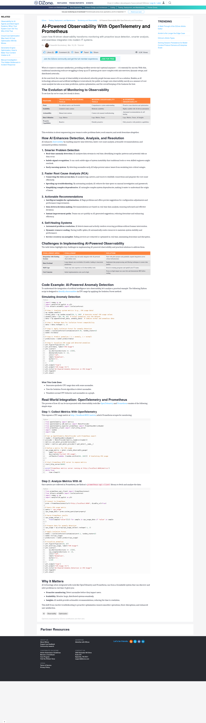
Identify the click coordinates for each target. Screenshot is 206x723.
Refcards (62, 3)
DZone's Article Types (166, 38)
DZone (44, 20)
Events (89, 3)
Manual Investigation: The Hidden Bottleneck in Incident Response (10, 62)
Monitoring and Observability (87, 20)
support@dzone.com (82, 659)
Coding (112, 7)
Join (159, 2)
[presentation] (97, 338)
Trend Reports (76, 3)
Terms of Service (45, 665)
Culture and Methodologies (58, 7)
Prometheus (122, 403)
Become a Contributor (47, 655)
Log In (153, 2)
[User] (163, 3)
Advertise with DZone (82, 642)
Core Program (45, 657)
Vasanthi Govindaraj (58, 45)
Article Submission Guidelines (50, 653)
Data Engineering (76, 7)
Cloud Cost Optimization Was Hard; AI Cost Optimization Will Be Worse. (10, 39)
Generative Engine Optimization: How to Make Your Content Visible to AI (9, 51)
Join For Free (107, 59)
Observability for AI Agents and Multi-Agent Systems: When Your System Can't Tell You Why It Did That (10, 26)
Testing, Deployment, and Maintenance (131, 7)
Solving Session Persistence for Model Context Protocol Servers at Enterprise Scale (172, 45)
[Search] (170, 2)
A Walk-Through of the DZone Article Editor (172, 27)
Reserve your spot (136, 12)
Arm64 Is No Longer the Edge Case (171, 33)
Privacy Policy (45, 667)
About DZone (44, 642)
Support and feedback (47, 644)
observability (57, 142)
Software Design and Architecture (96, 7)
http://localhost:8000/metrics (83, 415)
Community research (47, 646)
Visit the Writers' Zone (47, 659)
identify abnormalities (67, 291)
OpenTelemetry (107, 403)
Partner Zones (152, 7)
